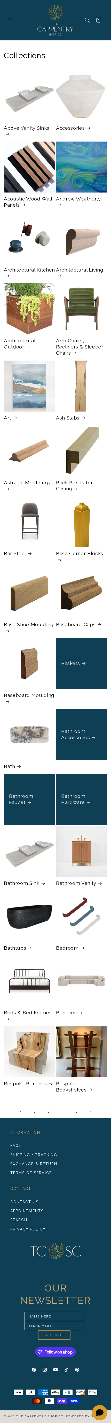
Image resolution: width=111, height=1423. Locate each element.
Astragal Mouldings (27, 482)
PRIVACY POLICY (28, 1229)
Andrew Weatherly (78, 199)
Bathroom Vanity (76, 883)
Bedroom (67, 948)
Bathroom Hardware (73, 799)
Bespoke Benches (25, 1083)
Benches (66, 1012)
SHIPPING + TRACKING (33, 1155)
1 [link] (21, 1112)
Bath (9, 766)
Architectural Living (79, 270)
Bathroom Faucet (21, 799)
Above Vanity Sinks (26, 128)
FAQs (15, 1145)
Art (7, 418)
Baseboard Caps (76, 624)
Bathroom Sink (21, 883)
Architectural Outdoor (19, 344)
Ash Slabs (68, 418)
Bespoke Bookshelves (71, 1087)
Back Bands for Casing (74, 486)
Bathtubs (15, 948)
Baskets (70, 663)
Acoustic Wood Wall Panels (28, 202)
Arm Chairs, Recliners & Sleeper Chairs (80, 347)
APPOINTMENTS (27, 1211)
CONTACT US (24, 1202)
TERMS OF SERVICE (31, 1173)
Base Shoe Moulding (28, 624)
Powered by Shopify (86, 1416)
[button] (10, 20)
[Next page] (90, 1112)
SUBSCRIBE (54, 1335)
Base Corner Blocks (79, 553)
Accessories (70, 128)
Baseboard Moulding (29, 695)
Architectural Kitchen (29, 270)
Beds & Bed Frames (28, 1012)
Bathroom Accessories (75, 734)
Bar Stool (15, 553)
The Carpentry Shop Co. (40, 1416)
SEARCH (18, 1220)
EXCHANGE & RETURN (33, 1164)
